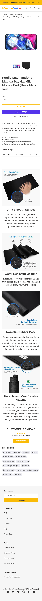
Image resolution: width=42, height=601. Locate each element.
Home (5, 15)
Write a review (21, 441)
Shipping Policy (9, 553)
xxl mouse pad (21, 457)
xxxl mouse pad (8, 461)
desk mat (26, 452)
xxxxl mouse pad (23, 461)
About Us (7, 523)
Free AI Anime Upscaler (12, 577)
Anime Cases (8, 534)
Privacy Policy (9, 558)
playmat (34, 452)
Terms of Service (9, 563)
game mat (25, 465)
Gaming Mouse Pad (15, 15)
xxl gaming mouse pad (11, 465)
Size (3, 96)
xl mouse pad (8, 457)
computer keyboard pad (11, 452)
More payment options (21, 116)
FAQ (5, 513)
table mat (17, 474)
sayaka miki (7, 474)
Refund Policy (9, 548)
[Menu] (39, 8)
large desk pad (8, 470)
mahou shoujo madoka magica (27, 470)
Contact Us (8, 518)
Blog (5, 529)
